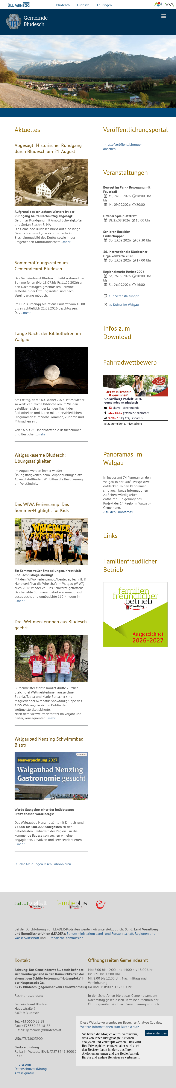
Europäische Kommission (65, 938)
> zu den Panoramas (118, 512)
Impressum (23, 1064)
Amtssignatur (24, 1073)
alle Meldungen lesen (36, 864)
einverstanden (156, 1033)
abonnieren (62, 864)
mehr (66, 242)
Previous (6, 82)
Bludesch (63, 5)
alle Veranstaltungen (124, 296)
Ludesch (83, 5)
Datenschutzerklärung (31, 1068)
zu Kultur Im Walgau (124, 304)
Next (169, 82)
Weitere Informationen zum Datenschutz (109, 1027)
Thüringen (104, 5)
